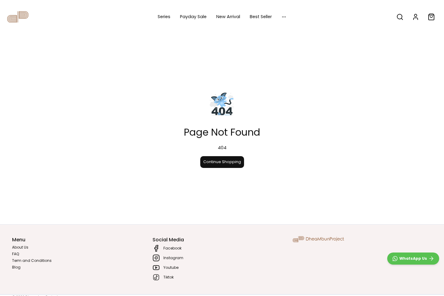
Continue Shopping (222, 161)
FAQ (15, 253)
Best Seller (261, 17)
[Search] (399, 16)
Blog (16, 267)
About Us (20, 247)
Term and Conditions (32, 260)
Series (164, 17)
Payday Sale (193, 17)
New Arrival (228, 17)
